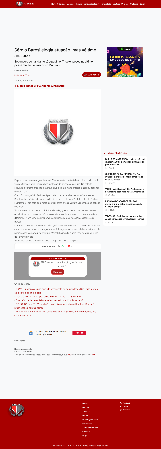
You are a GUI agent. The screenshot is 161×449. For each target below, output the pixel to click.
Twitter (125, 406)
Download (57, 272)
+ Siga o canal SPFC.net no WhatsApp (39, 85)
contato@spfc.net (91, 4)
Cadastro (134, 4)
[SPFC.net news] (57, 333)
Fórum (79, 4)
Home (53, 4)
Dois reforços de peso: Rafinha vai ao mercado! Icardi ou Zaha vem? (49, 300)
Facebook (126, 403)
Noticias (61, 4)
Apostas (70, 4)
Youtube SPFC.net (120, 4)
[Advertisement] (80, 26)
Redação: (22, 75)
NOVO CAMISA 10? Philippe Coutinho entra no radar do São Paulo (48, 296)
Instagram (126, 410)
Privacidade (106, 4)
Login (142, 4)
